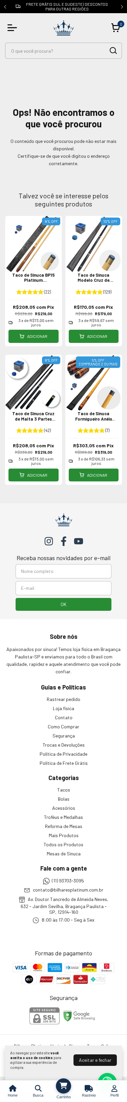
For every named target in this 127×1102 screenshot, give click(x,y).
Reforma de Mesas (63, 826)
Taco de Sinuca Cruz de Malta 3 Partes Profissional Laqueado (33, 421)
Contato (63, 717)
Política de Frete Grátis (64, 763)
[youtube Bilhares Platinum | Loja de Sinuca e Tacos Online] (78, 541)
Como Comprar (63, 726)
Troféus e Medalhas (63, 817)
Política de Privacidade (63, 754)
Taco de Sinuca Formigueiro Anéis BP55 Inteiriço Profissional (93, 421)
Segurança (63, 735)
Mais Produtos (64, 835)
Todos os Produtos (63, 844)
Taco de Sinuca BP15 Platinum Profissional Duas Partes (33, 283)
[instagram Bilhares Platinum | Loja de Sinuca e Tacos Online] (48, 541)
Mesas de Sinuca (64, 853)
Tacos (63, 790)
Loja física (63, 708)
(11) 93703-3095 (68, 880)
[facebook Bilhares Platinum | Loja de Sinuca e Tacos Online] (63, 541)
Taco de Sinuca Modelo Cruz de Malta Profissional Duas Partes (94, 283)
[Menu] (13, 27)
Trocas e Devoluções (64, 745)
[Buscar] (113, 50)
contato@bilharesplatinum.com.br (68, 890)
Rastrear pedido (63, 699)
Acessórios (63, 808)
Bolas (63, 799)
